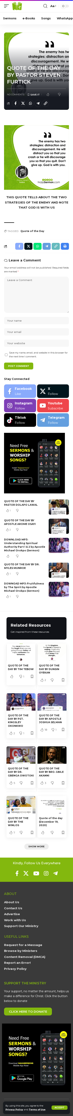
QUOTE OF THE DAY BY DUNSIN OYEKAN (49, 669)
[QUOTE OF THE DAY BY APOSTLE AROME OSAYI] (59, 526)
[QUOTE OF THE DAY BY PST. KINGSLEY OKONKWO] (20, 702)
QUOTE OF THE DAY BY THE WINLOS (18, 822)
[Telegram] (53, 420)
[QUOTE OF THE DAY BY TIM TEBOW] (20, 652)
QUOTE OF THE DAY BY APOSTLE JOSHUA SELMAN (50, 719)
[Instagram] (20, 405)
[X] (53, 391)
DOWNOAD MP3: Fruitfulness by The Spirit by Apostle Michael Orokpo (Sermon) (24, 587)
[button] (60, 1108)
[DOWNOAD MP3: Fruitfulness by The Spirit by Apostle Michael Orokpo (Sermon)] (59, 589)
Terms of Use (37, 1109)
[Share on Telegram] (37, 103)
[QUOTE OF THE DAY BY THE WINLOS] (20, 804)
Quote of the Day (32, 231)
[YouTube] (36, 873)
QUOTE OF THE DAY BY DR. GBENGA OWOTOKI (21, 772)
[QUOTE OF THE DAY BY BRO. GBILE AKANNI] (52, 755)
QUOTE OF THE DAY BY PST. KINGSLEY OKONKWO (18, 720)
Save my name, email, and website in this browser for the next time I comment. (38, 354)
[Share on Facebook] (15, 103)
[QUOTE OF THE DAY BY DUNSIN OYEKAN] (52, 652)
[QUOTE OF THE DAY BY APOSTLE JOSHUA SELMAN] (52, 702)
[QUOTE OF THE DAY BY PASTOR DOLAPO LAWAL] (59, 507)
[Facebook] (20, 391)
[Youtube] (53, 405)
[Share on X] (22, 103)
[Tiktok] (20, 420)
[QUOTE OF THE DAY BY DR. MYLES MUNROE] (59, 570)
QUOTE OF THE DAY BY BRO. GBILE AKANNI (51, 772)
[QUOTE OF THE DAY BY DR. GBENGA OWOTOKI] (20, 755)
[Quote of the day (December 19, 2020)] (52, 804)
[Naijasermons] (17, 6)
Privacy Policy (14, 1109)
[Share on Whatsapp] (30, 103)
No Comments (15, 94)
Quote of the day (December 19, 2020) (50, 822)
